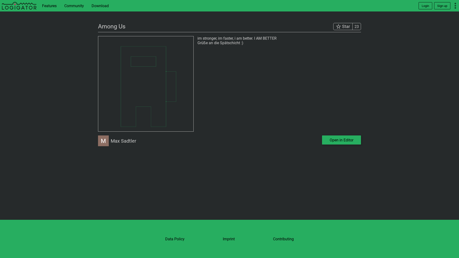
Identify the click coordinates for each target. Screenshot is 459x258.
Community (74, 6)
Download (100, 6)
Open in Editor (341, 140)
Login (425, 6)
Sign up (442, 6)
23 (357, 26)
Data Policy (175, 239)
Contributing (283, 239)
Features (49, 6)
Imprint (229, 239)
